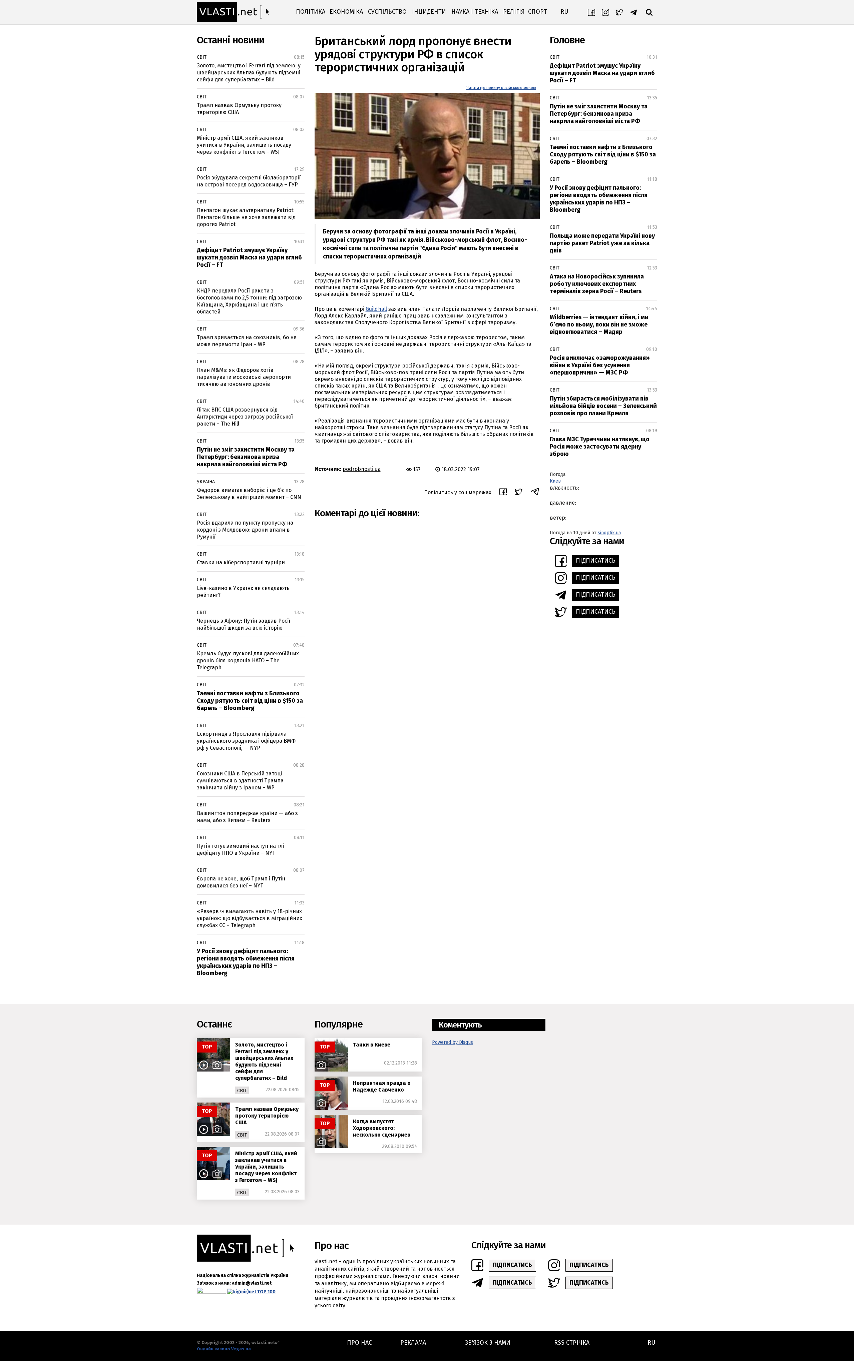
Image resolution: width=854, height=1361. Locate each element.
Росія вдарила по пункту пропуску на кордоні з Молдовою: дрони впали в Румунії (245, 530)
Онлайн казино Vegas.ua (224, 1348)
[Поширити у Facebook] (503, 492)
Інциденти (429, 11)
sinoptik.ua (609, 533)
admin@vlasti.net (252, 1283)
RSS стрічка (571, 1342)
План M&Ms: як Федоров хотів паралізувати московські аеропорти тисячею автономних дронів (244, 377)
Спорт (537, 11)
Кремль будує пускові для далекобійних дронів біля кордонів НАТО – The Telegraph (248, 660)
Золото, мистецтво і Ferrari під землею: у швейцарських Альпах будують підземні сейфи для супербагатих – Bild (249, 72)
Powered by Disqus (452, 1042)
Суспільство (387, 11)
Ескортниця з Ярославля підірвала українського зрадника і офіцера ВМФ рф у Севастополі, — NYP (246, 741)
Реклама (413, 1342)
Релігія (514, 11)
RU (564, 11)
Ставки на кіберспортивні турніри (241, 562)
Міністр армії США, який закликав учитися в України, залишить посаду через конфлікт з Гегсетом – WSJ (244, 145)
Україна (206, 482)
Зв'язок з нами (487, 1342)
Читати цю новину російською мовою (501, 87)
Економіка (346, 11)
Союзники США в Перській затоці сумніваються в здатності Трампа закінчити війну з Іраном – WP (240, 780)
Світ (201, 57)
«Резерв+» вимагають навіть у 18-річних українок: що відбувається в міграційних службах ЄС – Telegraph (249, 918)
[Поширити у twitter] (518, 493)
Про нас (359, 1342)
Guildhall (376, 309)
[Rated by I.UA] (211, 1292)
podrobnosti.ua (362, 469)
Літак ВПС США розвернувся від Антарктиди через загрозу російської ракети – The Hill (245, 417)
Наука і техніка (474, 11)
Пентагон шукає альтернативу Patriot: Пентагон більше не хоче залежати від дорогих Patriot (246, 217)
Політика (310, 11)
